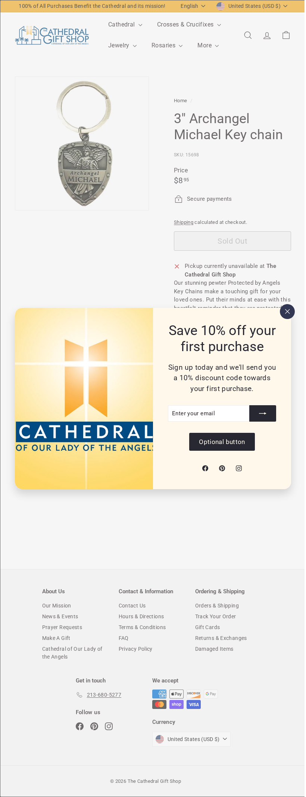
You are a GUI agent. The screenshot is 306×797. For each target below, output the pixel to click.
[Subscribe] (257, 421)
